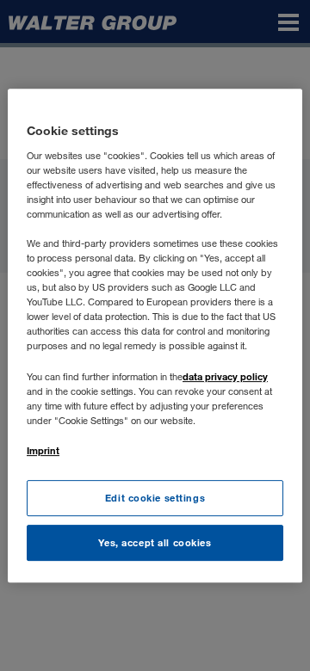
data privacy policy (225, 376)
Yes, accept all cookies (154, 542)
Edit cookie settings (155, 497)
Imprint (43, 450)
